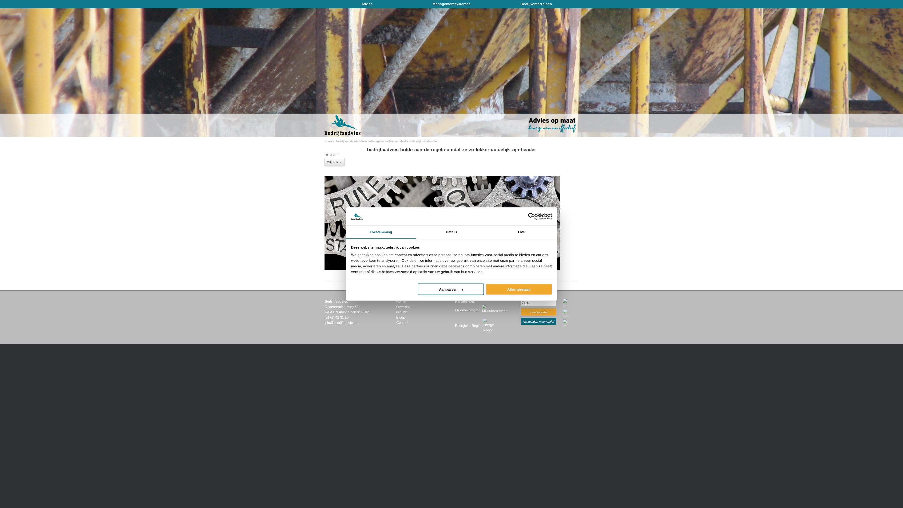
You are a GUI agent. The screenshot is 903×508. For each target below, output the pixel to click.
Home (329, 141)
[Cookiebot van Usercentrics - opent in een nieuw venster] (531, 216)
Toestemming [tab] (381, 232)
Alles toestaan (519, 289)
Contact (402, 323)
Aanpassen (448, 289)
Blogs (400, 317)
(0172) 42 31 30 (337, 317)
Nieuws (402, 312)
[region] (451, 72)
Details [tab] (451, 232)
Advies (366, 4)
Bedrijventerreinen (536, 4)
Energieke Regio (467, 326)
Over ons (403, 307)
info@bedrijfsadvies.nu (342, 323)
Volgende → (334, 162)
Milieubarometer (467, 310)
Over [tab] (522, 232)
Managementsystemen (451, 4)
